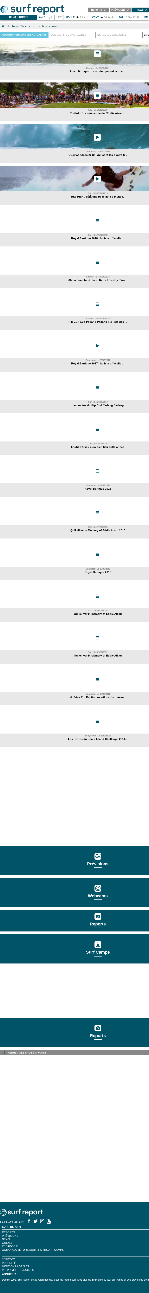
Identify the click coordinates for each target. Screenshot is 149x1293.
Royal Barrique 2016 (98, 488)
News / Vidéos (21, 26)
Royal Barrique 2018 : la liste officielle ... (97, 238)
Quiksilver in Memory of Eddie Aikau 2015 (97, 530)
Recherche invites (48, 26)
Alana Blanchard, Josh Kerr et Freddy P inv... (97, 280)
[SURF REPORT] (21, 1214)
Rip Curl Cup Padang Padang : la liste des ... (97, 321)
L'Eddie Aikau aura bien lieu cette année (97, 446)
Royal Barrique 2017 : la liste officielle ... (97, 363)
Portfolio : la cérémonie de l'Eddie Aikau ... (98, 113)
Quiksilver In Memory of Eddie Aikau (98, 655)
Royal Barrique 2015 (98, 572)
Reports (98, 924)
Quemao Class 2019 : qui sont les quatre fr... (97, 154)
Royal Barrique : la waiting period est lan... (98, 71)
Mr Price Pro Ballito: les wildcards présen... (97, 697)
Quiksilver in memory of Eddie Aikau (98, 613)
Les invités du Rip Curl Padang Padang (98, 405)
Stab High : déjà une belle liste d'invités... (97, 196)
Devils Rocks (18, 17)
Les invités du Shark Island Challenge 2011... (97, 739)
